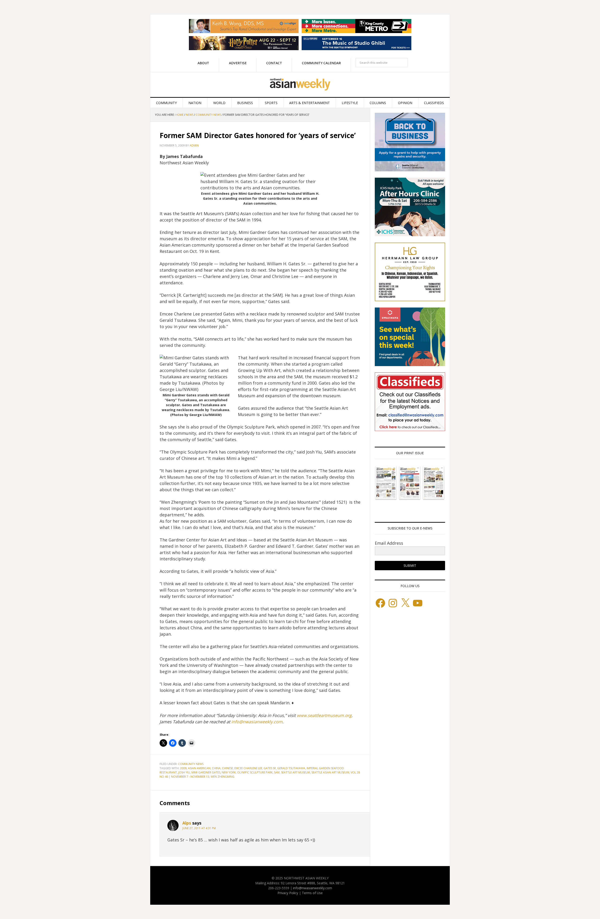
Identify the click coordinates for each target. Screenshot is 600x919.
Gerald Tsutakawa (291, 768)
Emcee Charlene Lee (248, 768)
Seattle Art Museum (295, 772)
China (216, 768)
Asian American (199, 768)
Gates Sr (270, 768)
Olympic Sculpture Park (255, 772)
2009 (183, 768)
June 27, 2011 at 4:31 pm (199, 828)
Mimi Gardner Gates (205, 772)
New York (229, 772)
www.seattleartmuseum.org (324, 715)
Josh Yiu (184, 772)
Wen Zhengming (222, 777)
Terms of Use (312, 893)
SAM (277, 772)
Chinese (227, 768)
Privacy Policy (288, 893)
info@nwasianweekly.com (256, 721)
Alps (186, 823)
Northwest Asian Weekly (300, 84)
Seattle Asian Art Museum (330, 772)
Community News (190, 764)
